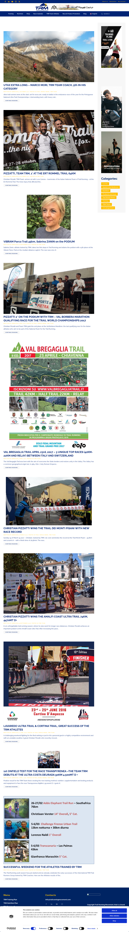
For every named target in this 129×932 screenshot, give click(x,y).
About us (105, 1)
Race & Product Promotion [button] (71, 13)
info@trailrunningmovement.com (58, 900)
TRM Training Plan (10, 900)
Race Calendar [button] (38, 13)
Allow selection (114, 915)
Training (39, 870)
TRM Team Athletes (53, 13)
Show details (91, 928)
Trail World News (43, 91)
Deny (114, 921)
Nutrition (106, 191)
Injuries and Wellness (110, 187)
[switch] (50, 928)
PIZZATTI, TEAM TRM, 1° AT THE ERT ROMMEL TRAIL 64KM (40, 173)
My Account (121, 1)
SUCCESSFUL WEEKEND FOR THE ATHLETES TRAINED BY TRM (43, 866)
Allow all (114, 910)
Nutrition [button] (20, 13)
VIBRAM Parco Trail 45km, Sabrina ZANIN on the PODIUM (39, 241)
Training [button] (11, 13)
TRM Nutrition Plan (11, 903)
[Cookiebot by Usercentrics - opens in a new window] (11, 928)
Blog (85, 13)
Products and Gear (109, 194)
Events (105, 184)
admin (14, 91)
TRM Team (53, 91)
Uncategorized (108, 208)
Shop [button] (28, 13)
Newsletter (113, 1)
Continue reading (11, 100)
